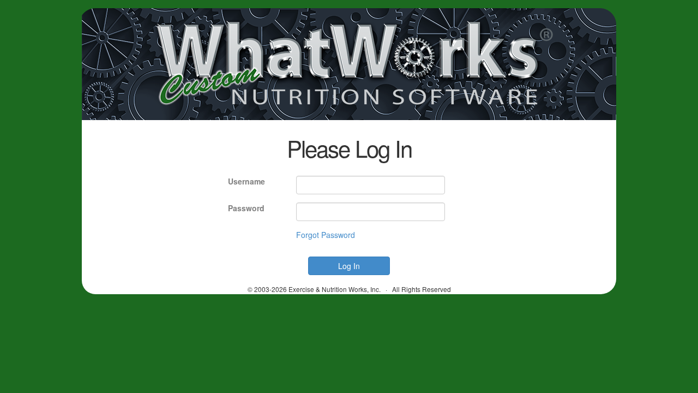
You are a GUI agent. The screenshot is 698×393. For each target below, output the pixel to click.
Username (246, 181)
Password (246, 208)
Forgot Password (325, 234)
